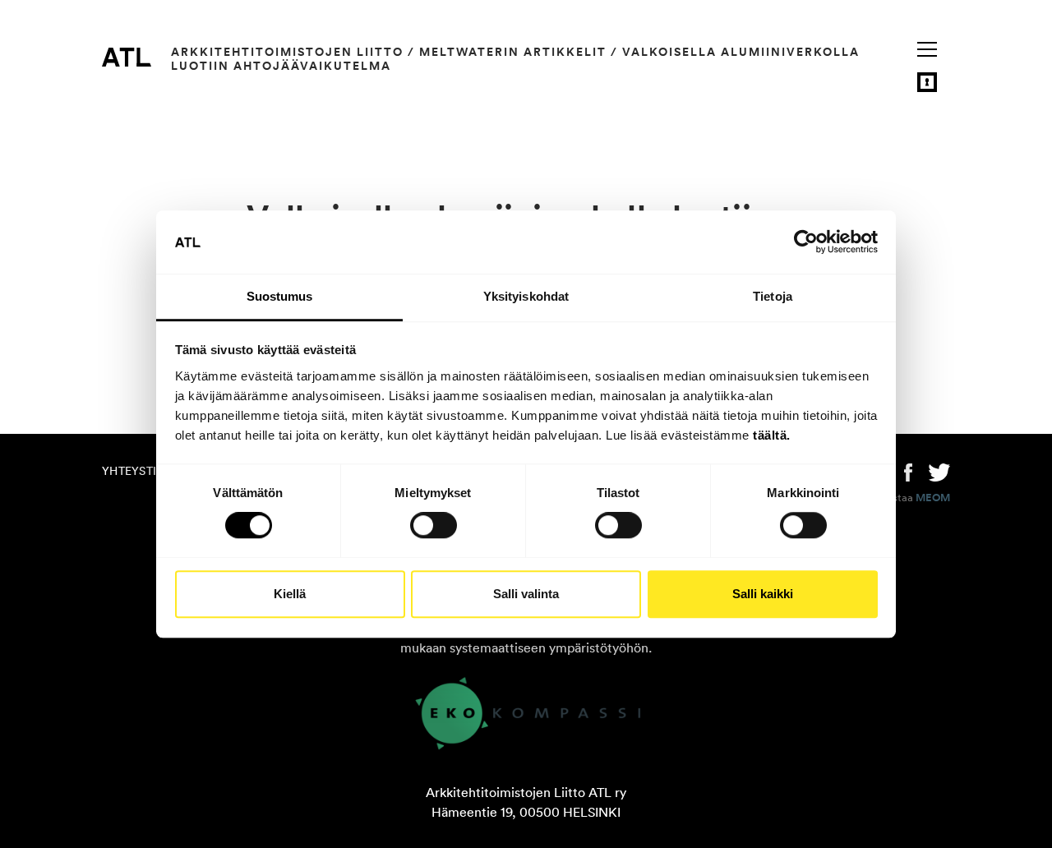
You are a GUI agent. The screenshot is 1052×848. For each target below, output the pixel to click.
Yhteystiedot (144, 470)
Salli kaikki (762, 594)
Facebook (908, 471)
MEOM (933, 498)
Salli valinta (526, 594)
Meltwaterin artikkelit (513, 52)
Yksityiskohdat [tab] (526, 296)
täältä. (772, 435)
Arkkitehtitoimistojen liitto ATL (126, 57)
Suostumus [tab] (280, 296)
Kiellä (290, 594)
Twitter (939, 471)
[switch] (433, 525)
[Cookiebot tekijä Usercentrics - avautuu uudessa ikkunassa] (806, 242)
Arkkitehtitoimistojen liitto (287, 52)
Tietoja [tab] (772, 296)
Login (927, 82)
